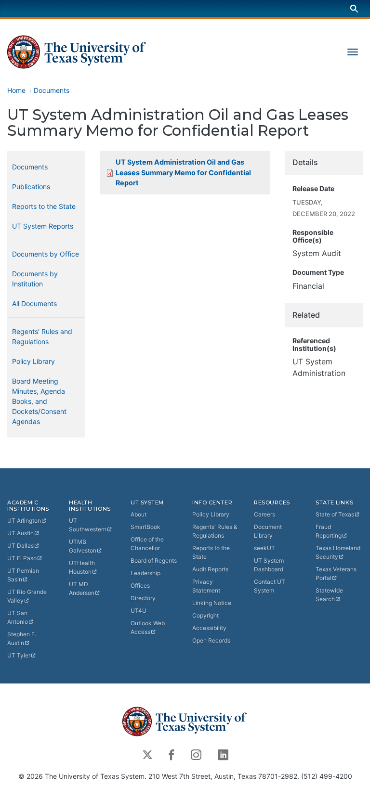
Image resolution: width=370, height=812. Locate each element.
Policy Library (33, 361)
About (138, 514)
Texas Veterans (336, 573)
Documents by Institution (35, 279)
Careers (264, 514)
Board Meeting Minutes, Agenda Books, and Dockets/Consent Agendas (39, 401)
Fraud (329, 531)
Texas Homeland (338, 552)
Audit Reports (210, 569)
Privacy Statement (206, 586)
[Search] (354, 8)
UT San (17, 617)
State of (335, 514)
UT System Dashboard (269, 565)
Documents (51, 90)
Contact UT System (269, 586)
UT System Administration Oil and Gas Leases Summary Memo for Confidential (183, 172)
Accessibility (209, 628)
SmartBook (145, 526)
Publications (31, 186)
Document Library (268, 531)
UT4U (138, 610)
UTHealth (82, 567)
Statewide (329, 595)
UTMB (82, 546)
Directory (143, 598)
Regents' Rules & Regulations (215, 531)
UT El (22, 558)
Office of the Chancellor (147, 544)
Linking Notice (211, 602)
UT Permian (23, 575)
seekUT (264, 548)
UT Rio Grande (27, 596)
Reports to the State (44, 206)
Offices (140, 585)
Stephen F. (21, 638)
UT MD (81, 588)
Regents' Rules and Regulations (42, 336)
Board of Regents (154, 560)
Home (16, 90)
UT (24, 520)
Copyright (205, 615)
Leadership (145, 573)
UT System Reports (42, 226)
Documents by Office (45, 254)
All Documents (34, 303)
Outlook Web (148, 627)
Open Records (211, 640)
